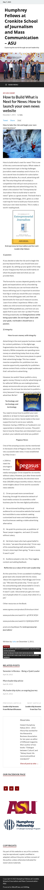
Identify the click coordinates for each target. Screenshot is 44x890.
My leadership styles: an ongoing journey (20, 690)
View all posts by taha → (29, 763)
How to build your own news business (18, 653)
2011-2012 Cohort (9, 93)
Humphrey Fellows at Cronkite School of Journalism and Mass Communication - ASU (21, 881)
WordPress (16, 887)
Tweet (5, 120)
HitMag (26, 887)
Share (12, 120)
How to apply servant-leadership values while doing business (22, 650)
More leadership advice (13, 681)
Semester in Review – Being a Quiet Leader (21, 671)
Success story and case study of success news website (21, 656)
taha (21, 115)
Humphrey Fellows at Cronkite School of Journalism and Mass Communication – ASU (21, 26)
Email (19, 120)
